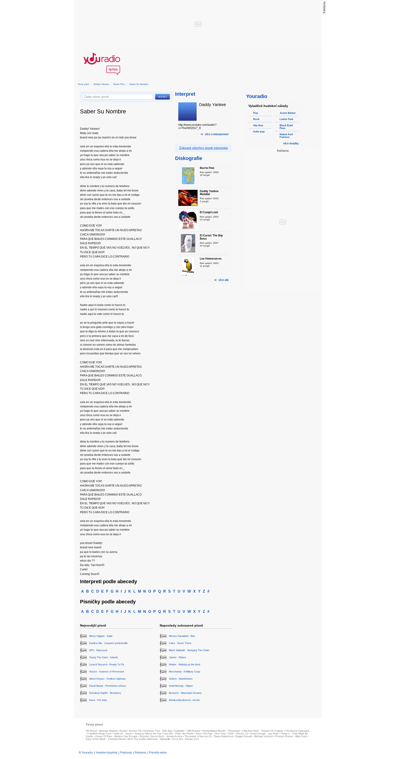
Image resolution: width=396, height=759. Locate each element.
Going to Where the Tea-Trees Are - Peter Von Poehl (164, 733)
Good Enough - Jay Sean (264, 733)
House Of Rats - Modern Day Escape (116, 736)
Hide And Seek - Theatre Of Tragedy (262, 730)
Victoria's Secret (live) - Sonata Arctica (161, 736)
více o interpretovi (216, 134)
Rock (256, 119)
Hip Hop (258, 125)
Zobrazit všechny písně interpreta (203, 148)
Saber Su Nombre (138, 84)
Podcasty (126, 752)
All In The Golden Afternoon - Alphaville (149, 739)
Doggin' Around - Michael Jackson (254, 736)
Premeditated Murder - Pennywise (221, 730)
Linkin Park (286, 119)
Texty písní (83, 84)
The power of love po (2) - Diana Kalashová (208, 736)
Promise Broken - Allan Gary (291, 736)
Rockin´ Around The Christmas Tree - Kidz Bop (146, 730)
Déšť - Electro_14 (238, 733)
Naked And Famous (286, 135)
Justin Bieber (288, 113)
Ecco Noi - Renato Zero (186, 739)
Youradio (87, 752)
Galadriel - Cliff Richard (187, 730)
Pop (255, 113)
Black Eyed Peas (286, 126)
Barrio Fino (119, 84)
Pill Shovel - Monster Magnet (101, 730)
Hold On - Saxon (123, 733)
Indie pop (259, 131)
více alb (223, 280)
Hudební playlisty (106, 752)
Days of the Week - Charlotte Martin (106, 739)
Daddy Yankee (101, 84)
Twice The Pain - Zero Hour (210, 733)
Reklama (140, 752)
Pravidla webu (158, 752)
